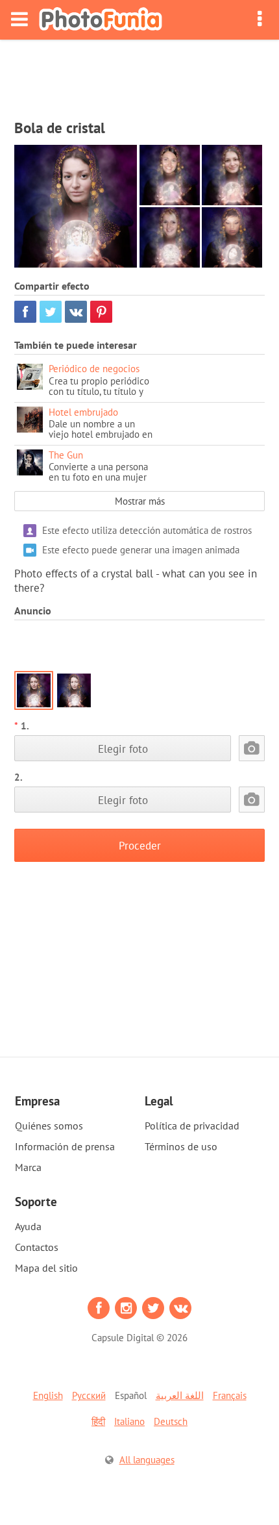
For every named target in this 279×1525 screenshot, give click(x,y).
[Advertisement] (139, 75)
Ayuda (28, 1226)
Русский (89, 1395)
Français (230, 1395)
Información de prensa (65, 1146)
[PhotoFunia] (100, 20)
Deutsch (171, 1421)
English (48, 1395)
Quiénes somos (49, 1125)
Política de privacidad (192, 1125)
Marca (28, 1167)
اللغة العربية (180, 1395)
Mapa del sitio (46, 1267)
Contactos (36, 1247)
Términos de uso (181, 1146)
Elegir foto (123, 748)
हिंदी (98, 1421)
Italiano (129, 1421)
